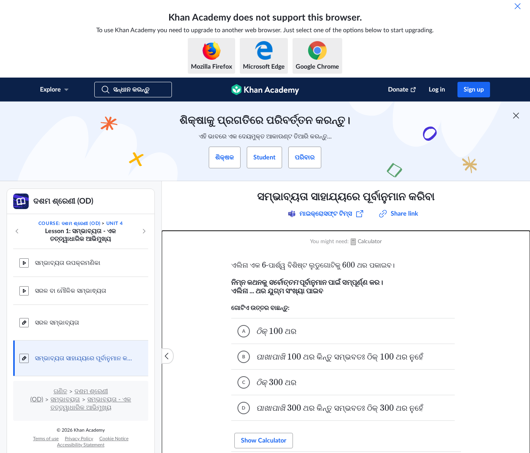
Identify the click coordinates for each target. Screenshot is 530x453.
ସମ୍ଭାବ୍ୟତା (65, 399)
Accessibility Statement (80, 445)
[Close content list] (167, 356)
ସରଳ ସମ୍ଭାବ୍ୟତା (57, 323)
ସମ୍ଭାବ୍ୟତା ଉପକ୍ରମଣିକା (67, 263)
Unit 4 (114, 223)
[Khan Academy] (265, 89)
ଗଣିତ (60, 391)
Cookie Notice (113, 438)
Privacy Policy (79, 438)
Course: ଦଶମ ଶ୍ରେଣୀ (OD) (69, 223)
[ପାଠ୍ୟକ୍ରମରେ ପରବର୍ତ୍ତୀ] (144, 231)
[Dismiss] (517, 6)
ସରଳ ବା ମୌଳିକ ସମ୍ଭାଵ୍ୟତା (70, 291)
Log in (437, 89)
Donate (398, 89)
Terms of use (46, 438)
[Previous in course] (17, 231)
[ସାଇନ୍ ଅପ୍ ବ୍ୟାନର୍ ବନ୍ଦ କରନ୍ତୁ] (516, 115)
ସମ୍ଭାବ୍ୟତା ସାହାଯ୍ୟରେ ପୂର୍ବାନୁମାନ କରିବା (85, 358)
